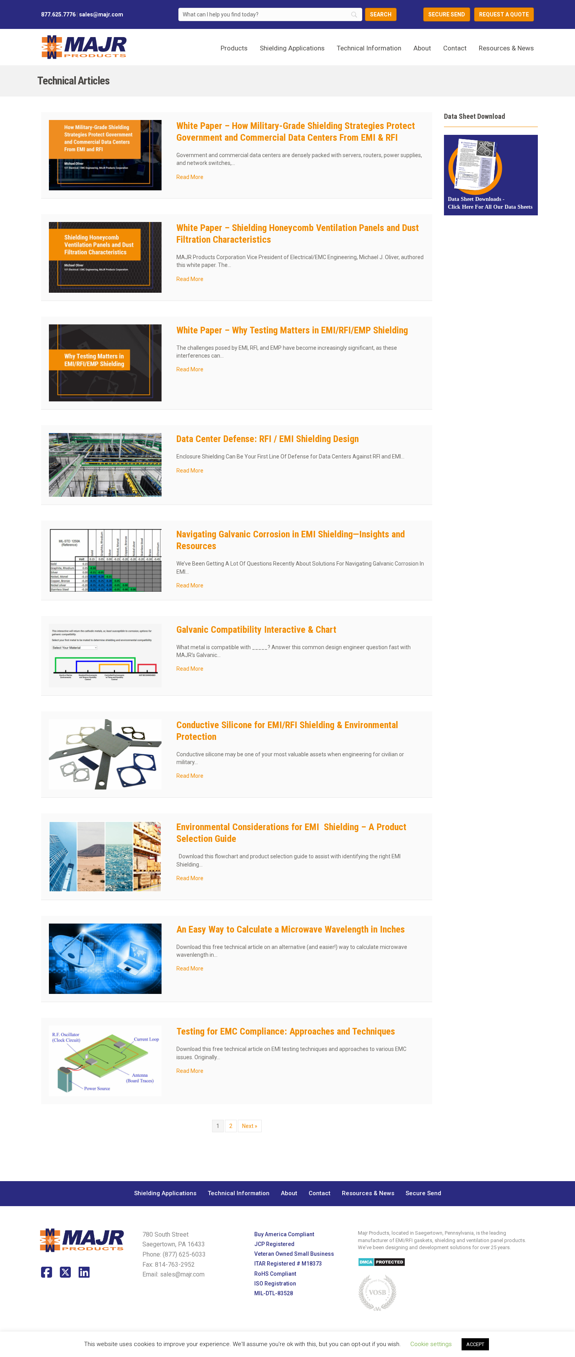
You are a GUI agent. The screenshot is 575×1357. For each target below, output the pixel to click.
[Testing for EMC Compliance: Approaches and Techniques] (105, 1060)
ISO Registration (275, 1283)
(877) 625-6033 (184, 1254)
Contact (455, 48)
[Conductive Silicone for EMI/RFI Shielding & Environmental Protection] (105, 754)
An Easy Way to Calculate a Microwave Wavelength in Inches (290, 929)
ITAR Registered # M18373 (288, 1263)
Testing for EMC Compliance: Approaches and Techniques (285, 1031)
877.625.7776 (58, 14)
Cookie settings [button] (431, 1344)
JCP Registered (274, 1244)
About (422, 48)
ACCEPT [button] (475, 1344)
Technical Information (369, 48)
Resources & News (506, 48)
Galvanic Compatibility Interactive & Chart (256, 629)
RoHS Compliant (275, 1274)
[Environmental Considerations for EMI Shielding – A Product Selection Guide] (105, 856)
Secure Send (423, 1193)
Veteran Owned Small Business (294, 1254)
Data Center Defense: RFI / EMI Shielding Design (267, 438)
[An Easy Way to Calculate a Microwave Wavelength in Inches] (105, 958)
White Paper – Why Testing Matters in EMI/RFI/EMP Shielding (292, 330)
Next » (249, 1126)
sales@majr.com (101, 14)
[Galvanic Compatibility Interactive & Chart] (105, 655)
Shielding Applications (165, 1193)
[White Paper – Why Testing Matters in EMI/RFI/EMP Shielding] (105, 362)
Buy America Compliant (284, 1234)
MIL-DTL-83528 (273, 1293)
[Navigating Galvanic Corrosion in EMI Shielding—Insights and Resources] (105, 560)
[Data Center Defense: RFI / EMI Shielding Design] (105, 465)
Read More (189, 177)
